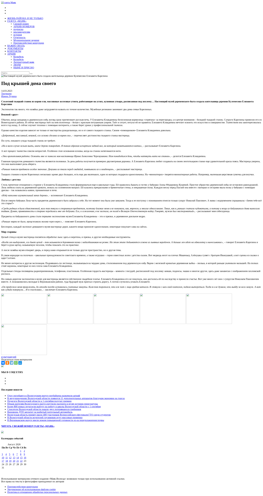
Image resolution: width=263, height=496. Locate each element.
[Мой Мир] (20, 363)
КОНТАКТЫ (14, 51)
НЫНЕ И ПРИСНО (23, 67)
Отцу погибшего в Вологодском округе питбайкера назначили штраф (43, 395)
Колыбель (18, 56)
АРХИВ (11, 54)
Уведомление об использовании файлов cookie (31, 489)
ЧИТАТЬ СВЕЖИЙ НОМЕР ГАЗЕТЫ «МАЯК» (27, 426)
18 (6, 461)
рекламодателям (21, 32)
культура (5, 357)
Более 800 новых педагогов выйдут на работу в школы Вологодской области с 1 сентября (54, 406)
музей (13, 357)
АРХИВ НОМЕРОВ (24, 26)
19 (10, 461)
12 (10, 457)
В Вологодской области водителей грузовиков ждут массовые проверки (44, 417)
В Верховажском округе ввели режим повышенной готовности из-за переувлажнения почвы (55, 420)
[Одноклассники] (7, 363)
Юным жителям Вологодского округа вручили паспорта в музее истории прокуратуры (52, 404)
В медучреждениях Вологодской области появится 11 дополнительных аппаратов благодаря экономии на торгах (66, 398)
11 (6, 457)
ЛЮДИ (17, 65)
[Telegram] (11, 363)
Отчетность (19, 37)
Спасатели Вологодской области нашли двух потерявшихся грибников (44, 409)
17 (3, 461)
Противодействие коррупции (28, 43)
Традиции (6, 93)
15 (21, 457)
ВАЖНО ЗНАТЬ (16, 45)
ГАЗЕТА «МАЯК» (16, 21)
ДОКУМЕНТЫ (15, 48)
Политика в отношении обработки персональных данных (37, 492)
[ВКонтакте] (3, 363)
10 (3, 457)
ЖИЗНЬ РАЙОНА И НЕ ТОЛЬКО (25, 18)
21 (17, 461)
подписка (18, 29)
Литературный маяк (23, 62)
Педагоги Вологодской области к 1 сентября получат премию (39, 401)
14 (17, 457)
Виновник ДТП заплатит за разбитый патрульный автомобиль (39, 412)
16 (25, 457)
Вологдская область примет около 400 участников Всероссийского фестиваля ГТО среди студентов (59, 414)
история (17, 34)
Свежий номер (21, 23)
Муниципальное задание (26, 40)
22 (21, 461)
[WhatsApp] (16, 363)
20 (14, 461)
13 (14, 457)
